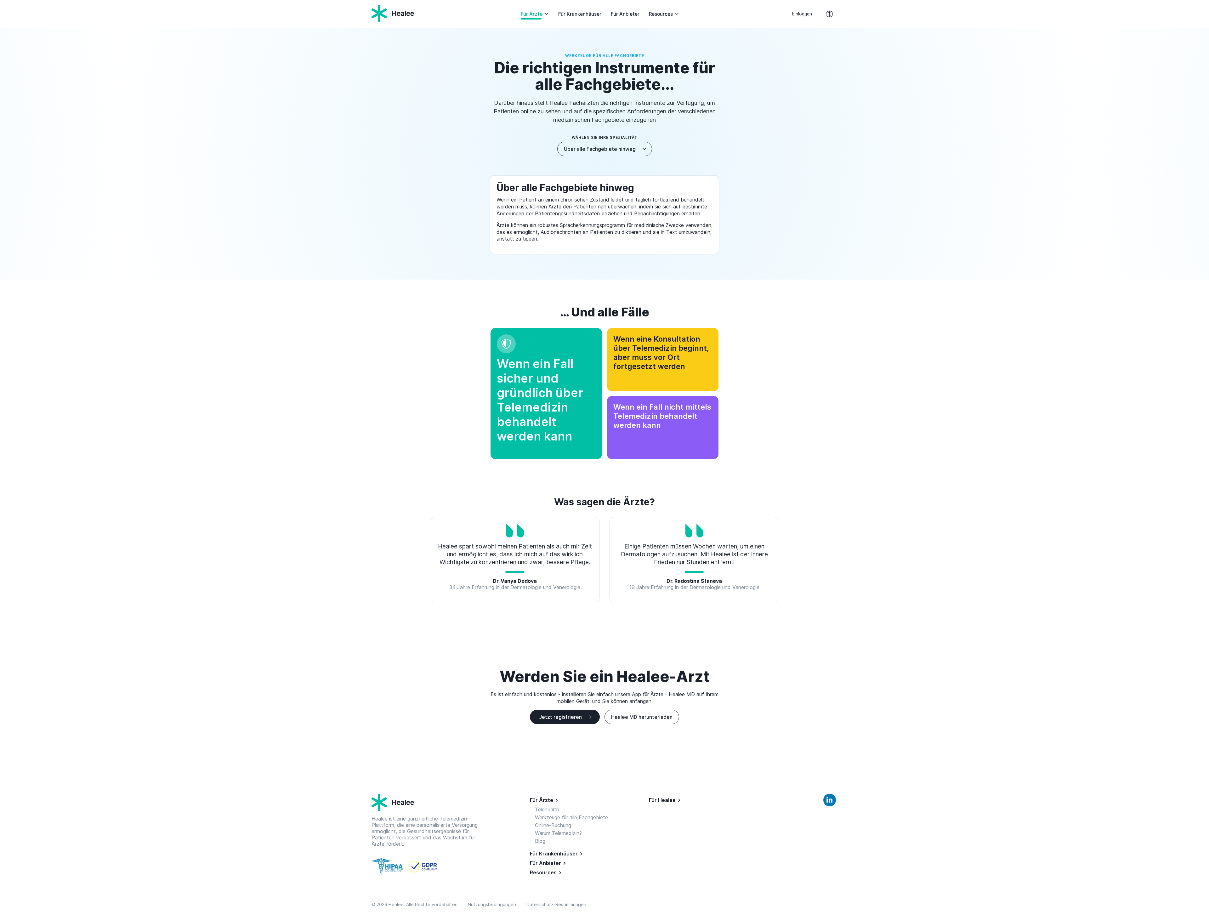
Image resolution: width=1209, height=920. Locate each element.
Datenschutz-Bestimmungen (556, 904)
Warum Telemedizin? (558, 833)
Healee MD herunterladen (642, 717)
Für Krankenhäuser (579, 14)
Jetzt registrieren (560, 717)
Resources (661, 14)
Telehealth (547, 809)
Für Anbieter (625, 14)
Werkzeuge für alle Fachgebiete (571, 817)
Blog (540, 841)
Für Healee (662, 800)
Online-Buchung (553, 825)
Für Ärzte (531, 14)
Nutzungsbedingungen (493, 904)
